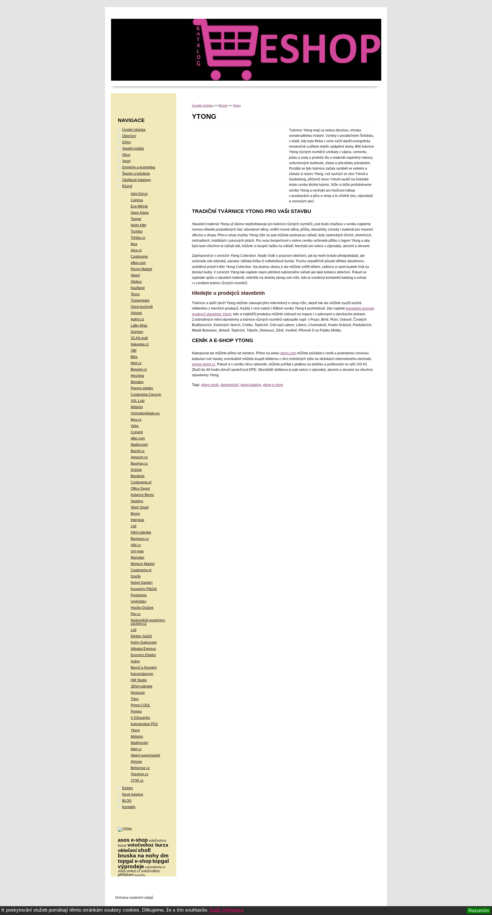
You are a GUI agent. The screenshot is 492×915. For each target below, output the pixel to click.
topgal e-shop (134, 861)
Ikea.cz (136, 420)
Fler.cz (136, 614)
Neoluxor (138, 693)
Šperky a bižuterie (136, 174)
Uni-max (137, 551)
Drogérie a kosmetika (138, 167)
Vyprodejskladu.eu (145, 413)
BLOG (127, 801)
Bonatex (137, 382)
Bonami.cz (139, 369)
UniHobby (138, 601)
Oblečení (129, 136)
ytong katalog (250, 385)
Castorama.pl (141, 482)
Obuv (126, 155)
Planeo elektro (142, 388)
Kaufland (138, 288)
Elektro (127, 788)
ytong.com (288, 353)
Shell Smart (140, 507)
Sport (126, 161)
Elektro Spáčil (141, 636)
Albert (135, 275)
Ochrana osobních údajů (134, 898)
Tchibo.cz (138, 238)
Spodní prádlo (133, 149)
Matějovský (139, 445)
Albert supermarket (145, 755)
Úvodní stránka (202, 105)
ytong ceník (210, 385)
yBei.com (138, 438)
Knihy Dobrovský (144, 642)
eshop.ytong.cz (203, 364)
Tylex (135, 699)
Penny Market (141, 269)
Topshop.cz (139, 774)
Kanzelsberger (142, 674)
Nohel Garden (142, 583)
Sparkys (137, 501)
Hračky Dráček (142, 608)
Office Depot (140, 489)
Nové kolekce (132, 794)
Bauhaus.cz (140, 539)
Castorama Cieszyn (146, 394)
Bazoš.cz (138, 451)
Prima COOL (140, 705)
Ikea (134, 244)
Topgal (136, 219)
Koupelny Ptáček (144, 589)
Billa (134, 357)
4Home (136, 313)
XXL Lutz (138, 401)
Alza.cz (136, 250)
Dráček (136, 470)
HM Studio (139, 680)
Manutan (137, 558)
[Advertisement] (240, 166)
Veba (135, 426)
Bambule (138, 476)
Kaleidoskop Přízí (144, 724)
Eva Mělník (139, 206)
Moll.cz (136, 363)
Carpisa (137, 200)
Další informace (226, 910)
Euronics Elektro (143, 655)
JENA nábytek (141, 686)
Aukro (135, 661)
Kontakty (129, 807)
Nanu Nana (140, 213)
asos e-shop (133, 840)
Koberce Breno (142, 495)
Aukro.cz (137, 319)
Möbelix (137, 407)
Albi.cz (136, 545)
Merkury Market (143, 564)
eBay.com (138, 263)
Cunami (137, 432)
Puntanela (139, 595)
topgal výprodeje (143, 863)
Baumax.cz (139, 463)
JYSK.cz (137, 780)
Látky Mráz (139, 326)
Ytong (237, 105)
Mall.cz (136, 749)
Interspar (137, 520)
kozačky (140, 875)
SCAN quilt (139, 338)
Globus (136, 282)
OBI (133, 351)
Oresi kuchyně (142, 307)
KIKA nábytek (141, 532)
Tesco (135, 294)
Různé (222, 105)
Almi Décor (139, 194)
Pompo (136, 711)
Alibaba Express (143, 649)
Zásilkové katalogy (136, 180)
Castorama (139, 257)
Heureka (137, 376)
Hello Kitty (138, 225)
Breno (135, 514)
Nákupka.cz (140, 344)
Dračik (136, 576)
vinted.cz (133, 871)
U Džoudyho (140, 718)
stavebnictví (229, 385)
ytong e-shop (273, 385)
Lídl (133, 526)
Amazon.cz (139, 457)
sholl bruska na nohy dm (143, 853)
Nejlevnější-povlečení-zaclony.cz (148, 622)
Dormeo (137, 332)
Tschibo (137, 231)
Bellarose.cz (140, 768)
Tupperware (140, 300)
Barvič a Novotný (144, 668)
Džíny (126, 142)
